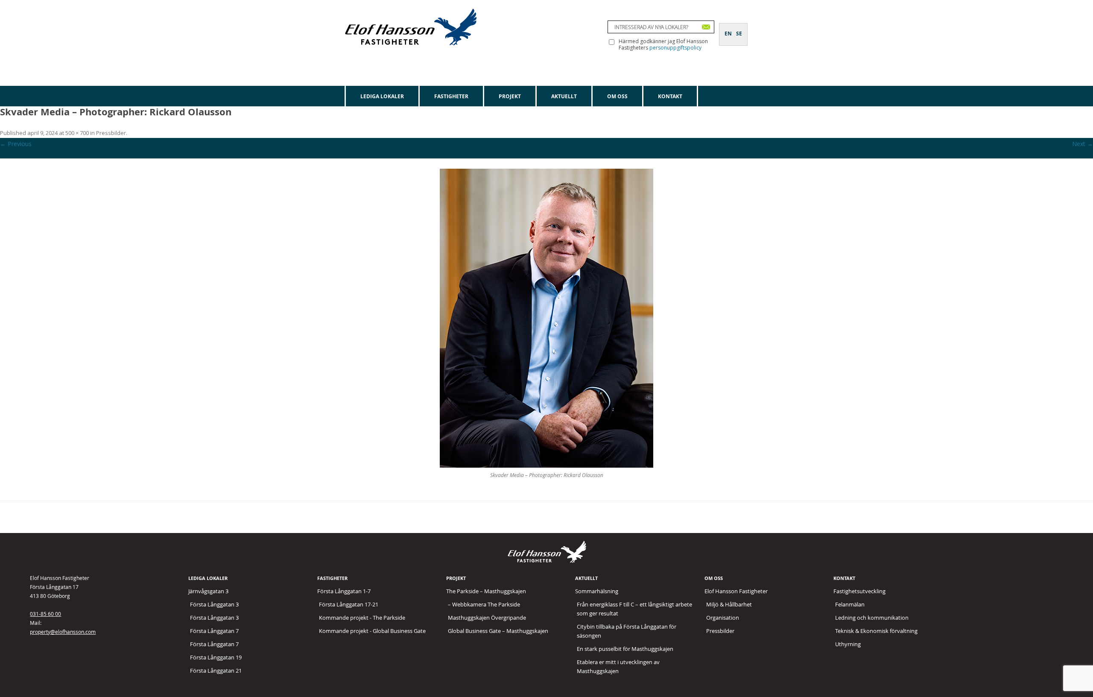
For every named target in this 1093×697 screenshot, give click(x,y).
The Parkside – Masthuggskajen (486, 591)
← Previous (16, 144)
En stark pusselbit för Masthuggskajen (625, 649)
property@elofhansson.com (63, 631)
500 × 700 (77, 133)
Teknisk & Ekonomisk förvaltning (876, 631)
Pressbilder (111, 133)
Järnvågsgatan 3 (208, 591)
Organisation (722, 617)
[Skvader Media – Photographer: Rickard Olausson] (546, 318)
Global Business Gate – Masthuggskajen (498, 631)
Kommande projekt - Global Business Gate (372, 631)
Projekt (510, 96)
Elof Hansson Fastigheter (736, 591)
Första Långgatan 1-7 (344, 591)
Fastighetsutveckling (859, 591)
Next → (1082, 144)
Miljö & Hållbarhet (729, 604)
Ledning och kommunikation (872, 617)
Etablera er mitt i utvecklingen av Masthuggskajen (618, 666)
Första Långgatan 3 (214, 604)
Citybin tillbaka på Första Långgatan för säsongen (626, 631)
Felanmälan (850, 604)
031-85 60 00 (45, 613)
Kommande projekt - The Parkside (362, 617)
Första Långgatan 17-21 (348, 604)
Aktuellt (564, 96)
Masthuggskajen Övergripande (487, 617)
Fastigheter (451, 96)
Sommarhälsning (596, 591)
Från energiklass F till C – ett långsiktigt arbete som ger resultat (634, 608)
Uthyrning (848, 644)
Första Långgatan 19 (216, 657)
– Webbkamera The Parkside (484, 604)
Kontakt (670, 96)
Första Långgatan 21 (216, 670)
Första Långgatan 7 (214, 631)
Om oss (617, 96)
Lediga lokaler (382, 96)
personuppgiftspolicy (675, 47)
